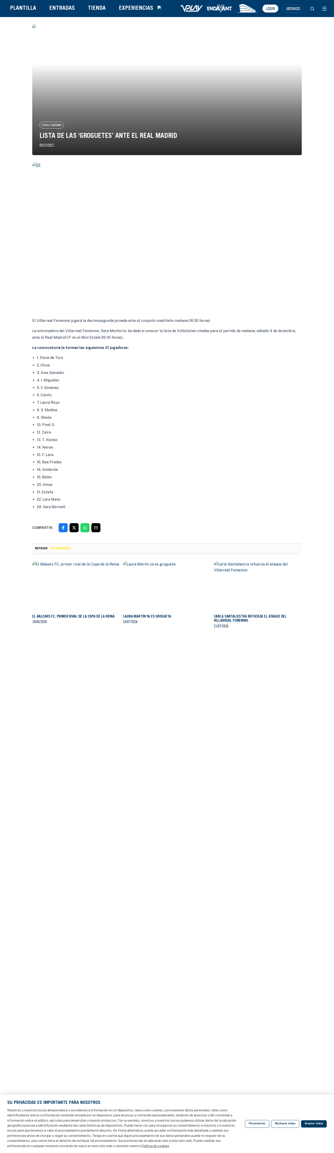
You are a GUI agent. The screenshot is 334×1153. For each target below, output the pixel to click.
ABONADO (293, 8)
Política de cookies (155, 1146)
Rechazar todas (285, 1123)
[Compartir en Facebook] (63, 527)
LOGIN (270, 8)
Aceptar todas (314, 1123)
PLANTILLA (23, 8)
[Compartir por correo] (95, 527)
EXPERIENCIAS (136, 8)
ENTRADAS (62, 8)
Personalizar (257, 1123)
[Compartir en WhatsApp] (85, 527)
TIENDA (97, 8)
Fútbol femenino (52, 125)
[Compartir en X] (74, 527)
